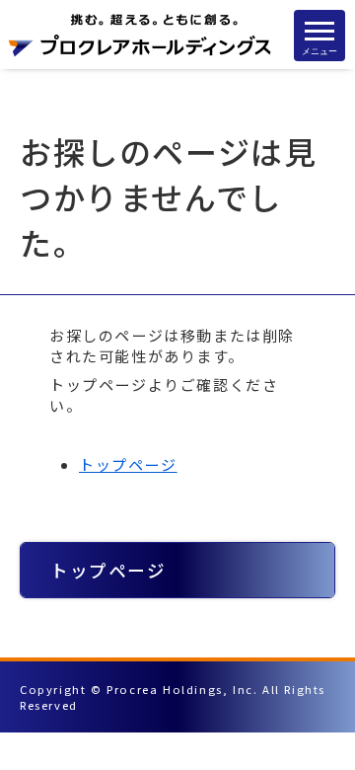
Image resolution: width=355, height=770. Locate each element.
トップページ (128, 464)
